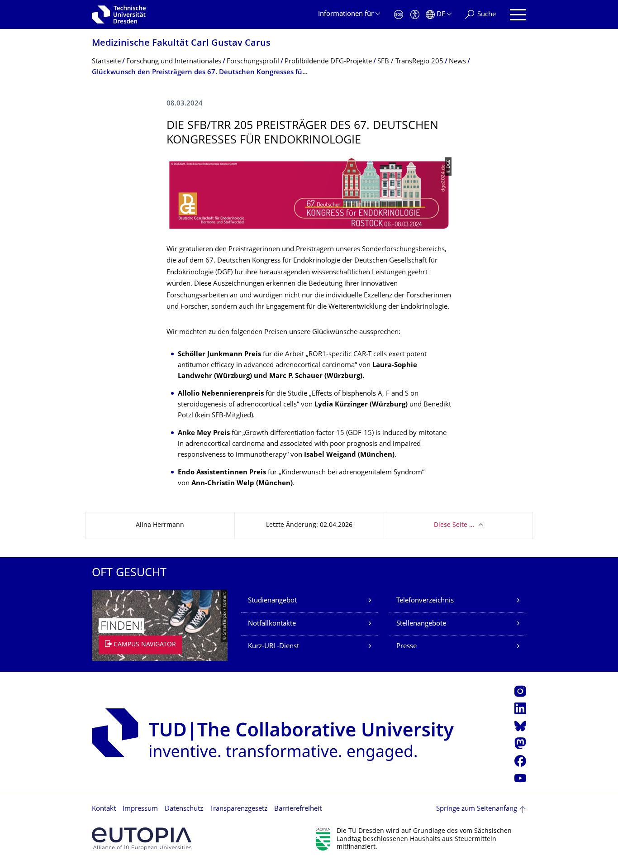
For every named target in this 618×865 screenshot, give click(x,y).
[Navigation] (517, 14)
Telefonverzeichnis (425, 600)
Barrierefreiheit (298, 809)
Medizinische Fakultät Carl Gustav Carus (181, 43)
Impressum (140, 809)
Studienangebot (272, 600)
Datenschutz (184, 809)
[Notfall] (399, 14)
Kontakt (104, 809)
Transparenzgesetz (238, 809)
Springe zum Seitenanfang (476, 809)
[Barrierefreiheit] (415, 14)
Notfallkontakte (272, 624)
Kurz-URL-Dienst (273, 646)
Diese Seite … (454, 525)
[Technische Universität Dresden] (119, 14)
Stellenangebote (421, 624)
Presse (406, 646)
